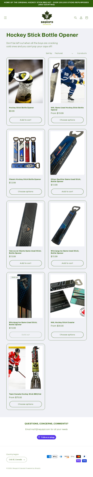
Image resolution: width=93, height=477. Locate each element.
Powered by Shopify (33, 468)
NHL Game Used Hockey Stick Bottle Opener (67, 109)
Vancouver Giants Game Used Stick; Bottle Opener (25, 252)
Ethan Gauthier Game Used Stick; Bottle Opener (66, 180)
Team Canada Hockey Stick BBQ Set (25, 394)
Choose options (67, 120)
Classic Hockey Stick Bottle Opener (25, 179)
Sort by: (49, 53)
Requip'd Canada (19, 468)
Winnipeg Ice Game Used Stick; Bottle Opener (65, 252)
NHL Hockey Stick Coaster (62, 322)
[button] (5, 18)
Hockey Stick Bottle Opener (21, 108)
